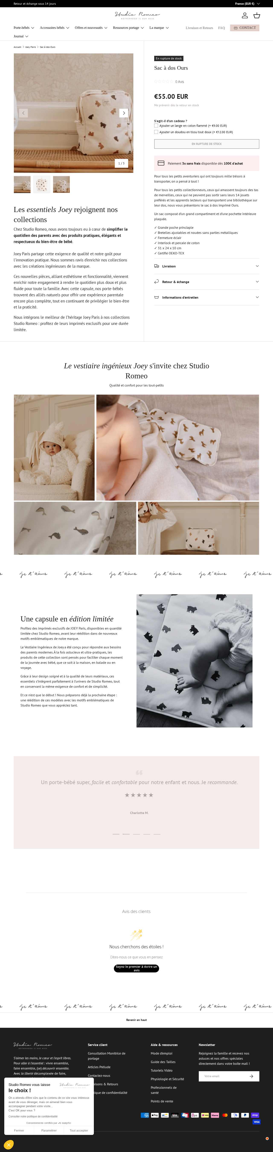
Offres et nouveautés (89, 28)
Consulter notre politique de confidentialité (33, 1116)
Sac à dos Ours (47, 47)
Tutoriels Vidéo (162, 1070)
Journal (18, 36)
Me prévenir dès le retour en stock (176, 105)
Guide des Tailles (163, 1062)
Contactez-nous (99, 1075)
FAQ (221, 28)
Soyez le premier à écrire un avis (136, 968)
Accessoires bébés (52, 28)
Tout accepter (79, 1130)
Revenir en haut (136, 1020)
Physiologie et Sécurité (167, 1079)
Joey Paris (30, 47)
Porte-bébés (21, 28)
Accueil (17, 47)
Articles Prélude (99, 1067)
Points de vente (162, 1101)
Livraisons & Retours (103, 1084)
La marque (157, 28)
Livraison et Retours (199, 28)
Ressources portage (126, 28)
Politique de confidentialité (107, 1092)
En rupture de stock (207, 144)
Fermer (19, 1130)
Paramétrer (49, 1130)
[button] (256, 15)
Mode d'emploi (161, 1053)
